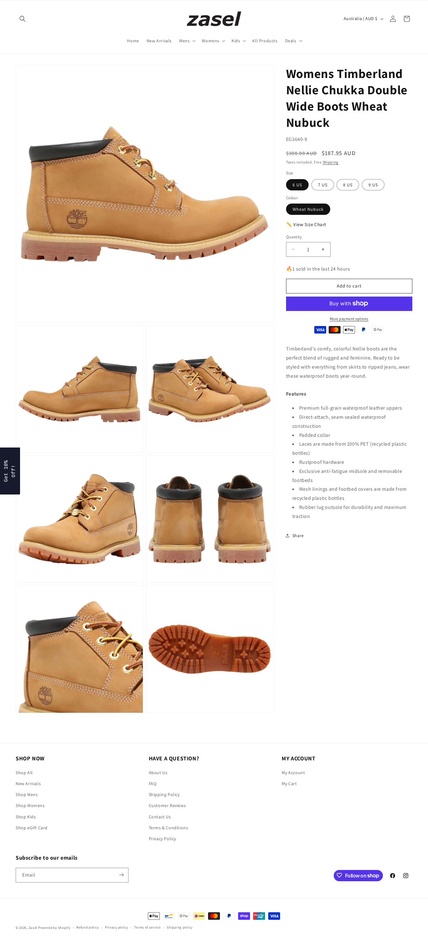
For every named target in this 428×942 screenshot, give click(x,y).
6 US (297, 184)
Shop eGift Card (32, 828)
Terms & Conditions (168, 828)
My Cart (289, 783)
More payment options (349, 318)
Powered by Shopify (54, 927)
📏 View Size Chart (306, 224)
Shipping (331, 161)
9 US (373, 184)
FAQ (153, 783)
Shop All (24, 772)
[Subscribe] (121, 874)
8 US (347, 184)
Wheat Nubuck (308, 209)
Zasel (33, 927)
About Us (158, 772)
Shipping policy (180, 927)
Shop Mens (27, 795)
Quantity (294, 237)
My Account (293, 772)
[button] (22, 19)
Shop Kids (26, 817)
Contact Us (160, 817)
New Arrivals (28, 783)
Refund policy (87, 927)
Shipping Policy (164, 795)
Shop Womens (30, 806)
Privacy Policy (162, 838)
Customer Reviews (167, 806)
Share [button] (298, 535)
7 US (322, 184)
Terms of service (147, 927)
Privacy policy (116, 927)
